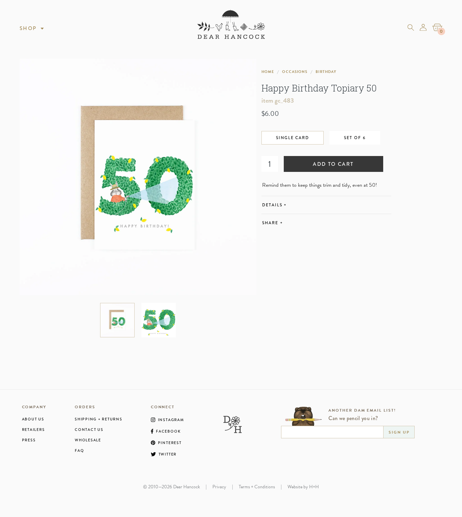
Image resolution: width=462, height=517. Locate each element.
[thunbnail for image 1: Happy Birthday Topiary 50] (117, 320)
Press (29, 440)
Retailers (33, 430)
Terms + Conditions (257, 486)
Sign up (399, 432)
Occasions (294, 72)
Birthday (326, 72)
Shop (28, 28)
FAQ (79, 451)
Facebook (168, 431)
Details (274, 205)
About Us (33, 419)
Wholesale (88, 440)
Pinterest (170, 442)
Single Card (292, 138)
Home (267, 72)
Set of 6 (354, 138)
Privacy (219, 486)
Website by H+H (303, 486)
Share (272, 223)
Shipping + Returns (98, 419)
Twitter (168, 454)
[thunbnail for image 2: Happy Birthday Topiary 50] (158, 320)
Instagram (171, 419)
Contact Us (89, 430)
